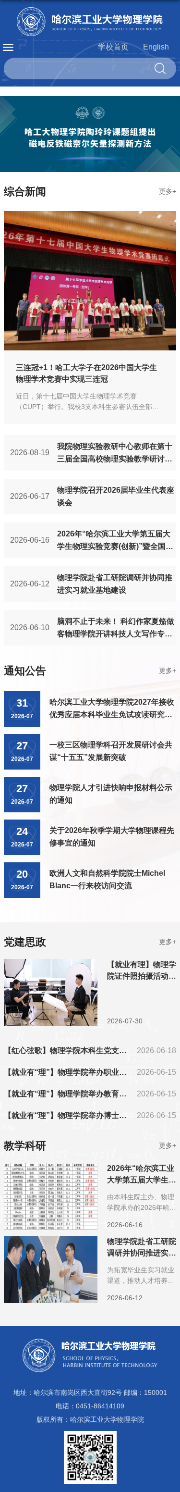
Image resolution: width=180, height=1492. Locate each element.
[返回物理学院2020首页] (90, 21)
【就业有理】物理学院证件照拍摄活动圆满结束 (141, 976)
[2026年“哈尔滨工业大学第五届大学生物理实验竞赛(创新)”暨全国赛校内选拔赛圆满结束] (50, 1171)
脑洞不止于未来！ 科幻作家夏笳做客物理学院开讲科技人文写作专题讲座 (115, 633)
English (156, 47)
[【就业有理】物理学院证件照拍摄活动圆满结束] (50, 967)
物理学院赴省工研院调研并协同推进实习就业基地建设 (141, 1252)
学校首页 (113, 47)
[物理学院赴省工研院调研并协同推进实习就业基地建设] (50, 1244)
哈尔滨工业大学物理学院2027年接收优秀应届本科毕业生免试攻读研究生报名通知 (111, 714)
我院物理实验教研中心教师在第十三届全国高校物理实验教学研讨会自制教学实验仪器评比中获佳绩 (114, 458)
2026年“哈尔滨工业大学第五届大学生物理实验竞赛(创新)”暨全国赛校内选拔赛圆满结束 (115, 546)
